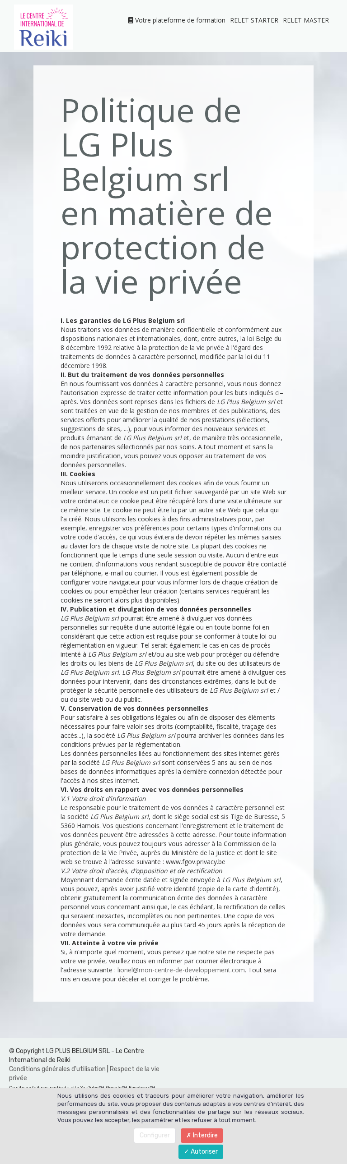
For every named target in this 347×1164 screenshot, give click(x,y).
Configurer (155, 1135)
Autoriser (203, 1151)
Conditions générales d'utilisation (57, 1069)
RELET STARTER (254, 20)
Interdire (205, 1135)
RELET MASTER (306, 20)
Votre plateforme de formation (179, 20)
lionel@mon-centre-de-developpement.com (181, 970)
